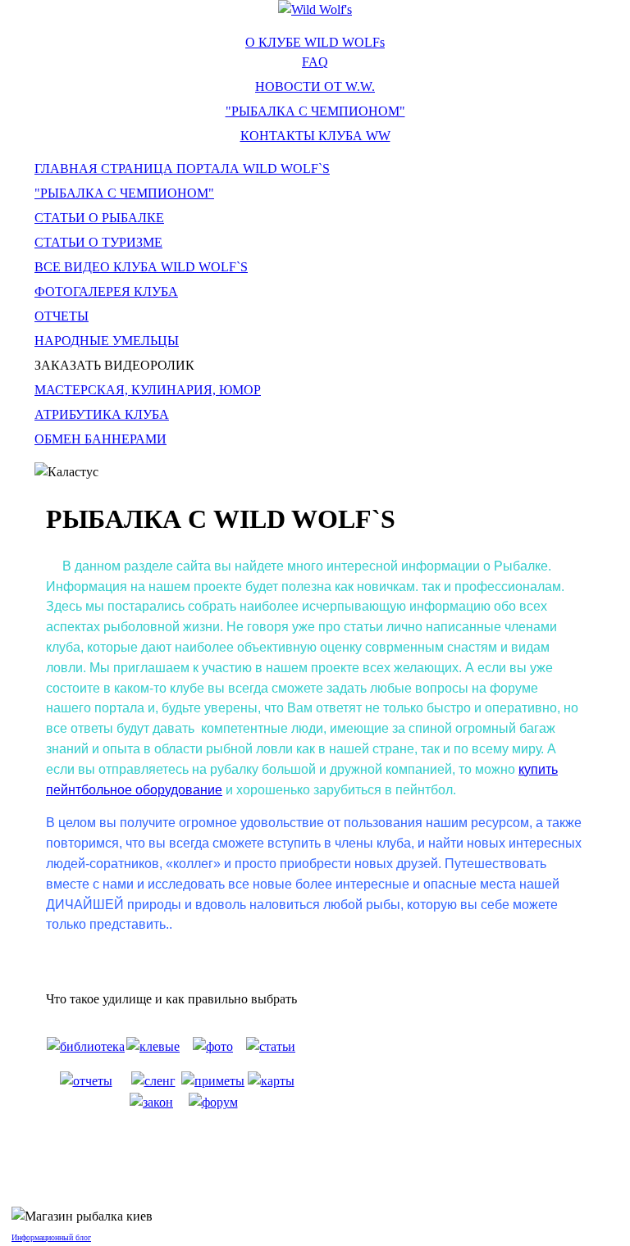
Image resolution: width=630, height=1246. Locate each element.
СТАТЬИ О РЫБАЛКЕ (99, 218)
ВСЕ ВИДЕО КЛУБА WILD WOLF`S (141, 267)
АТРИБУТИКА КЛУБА (101, 414)
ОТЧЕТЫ (61, 316)
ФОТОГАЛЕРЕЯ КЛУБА (106, 291)
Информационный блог (51, 1237)
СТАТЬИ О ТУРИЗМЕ (98, 242)
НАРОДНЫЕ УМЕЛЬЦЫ (106, 341)
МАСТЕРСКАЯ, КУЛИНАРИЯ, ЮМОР (147, 390)
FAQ (315, 62)
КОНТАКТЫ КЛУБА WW (315, 136)
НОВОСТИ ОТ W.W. (315, 86)
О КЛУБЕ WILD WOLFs (315, 42)
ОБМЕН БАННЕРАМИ (100, 439)
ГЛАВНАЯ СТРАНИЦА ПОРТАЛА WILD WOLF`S (182, 168)
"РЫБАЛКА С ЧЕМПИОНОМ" (315, 111)
